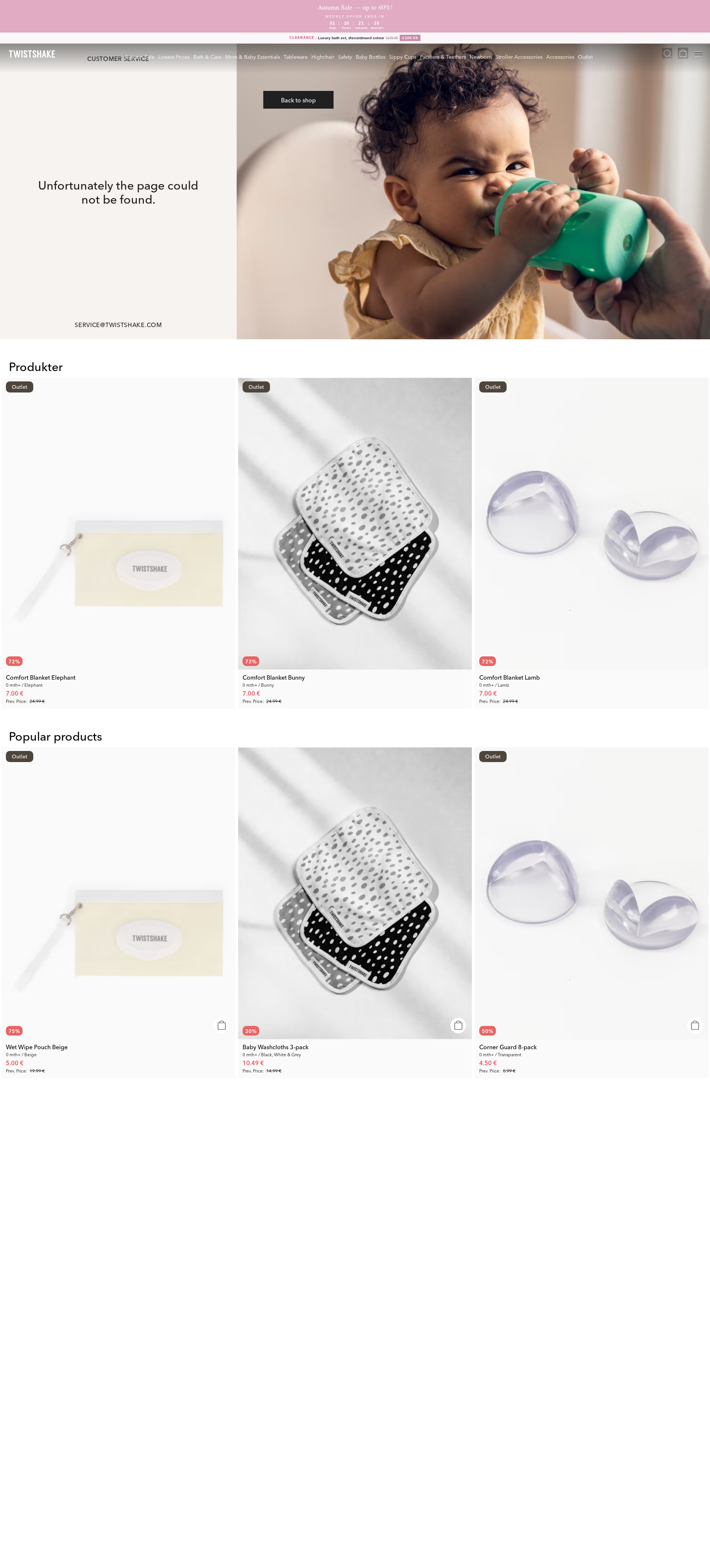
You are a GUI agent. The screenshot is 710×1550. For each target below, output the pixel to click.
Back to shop (298, 100)
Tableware (296, 56)
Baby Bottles (370, 56)
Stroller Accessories (519, 56)
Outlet (585, 56)
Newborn (481, 56)
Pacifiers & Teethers (443, 56)
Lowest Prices (174, 56)
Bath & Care (207, 56)
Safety (345, 56)
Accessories (560, 56)
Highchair (322, 56)
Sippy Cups (402, 56)
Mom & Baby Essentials (252, 56)
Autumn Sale (140, 56)
